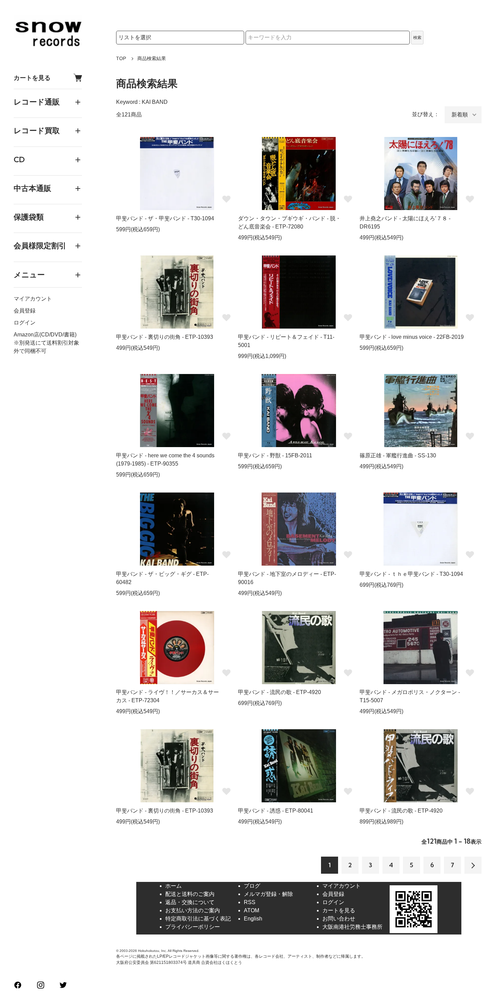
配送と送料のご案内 (189, 894)
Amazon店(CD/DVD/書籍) (45, 334)
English (253, 919)
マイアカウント (33, 299)
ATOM (251, 910)
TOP (121, 58)
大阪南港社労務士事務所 (352, 927)
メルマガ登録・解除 (268, 894)
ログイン (25, 323)
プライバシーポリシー (192, 927)
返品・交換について (189, 902)
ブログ (252, 886)
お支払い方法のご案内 (192, 910)
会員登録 (25, 311)
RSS (249, 902)
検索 (417, 37)
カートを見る (32, 78)
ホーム (173, 886)
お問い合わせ (338, 919)
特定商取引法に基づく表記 (198, 919)
